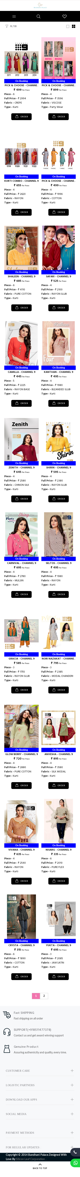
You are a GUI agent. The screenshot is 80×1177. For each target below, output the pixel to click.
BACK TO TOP (40, 1168)
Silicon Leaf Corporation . (31, 1159)
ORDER (24, 117)
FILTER (13, 26)
